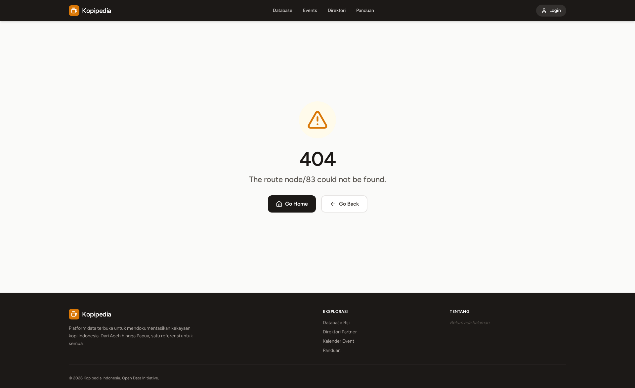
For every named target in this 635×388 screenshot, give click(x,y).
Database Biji (336, 322)
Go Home (296, 204)
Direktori (337, 10)
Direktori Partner (340, 332)
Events (310, 10)
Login (555, 10)
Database (282, 10)
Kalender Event (338, 341)
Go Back (349, 204)
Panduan (365, 10)
